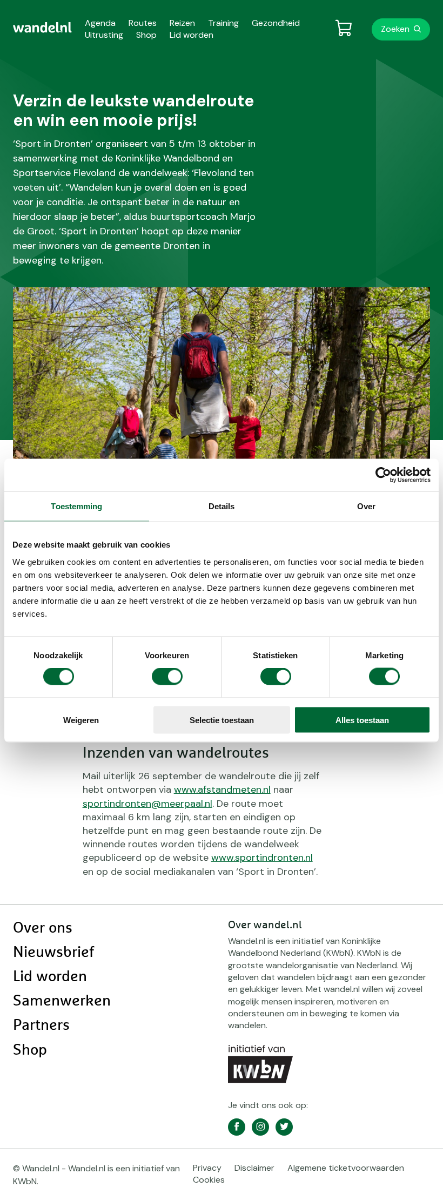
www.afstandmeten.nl (222, 789)
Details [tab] (222, 506)
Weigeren (81, 719)
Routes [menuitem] (143, 23)
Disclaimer (254, 1167)
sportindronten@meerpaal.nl (147, 803)
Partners (41, 1025)
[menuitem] (42, 27)
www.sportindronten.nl (262, 857)
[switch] (167, 676)
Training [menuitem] (223, 23)
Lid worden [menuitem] (191, 35)
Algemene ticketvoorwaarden (345, 1167)
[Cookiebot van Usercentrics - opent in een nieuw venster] (383, 475)
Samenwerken (62, 1001)
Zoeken (395, 29)
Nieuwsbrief (53, 952)
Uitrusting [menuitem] (104, 35)
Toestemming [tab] (76, 506)
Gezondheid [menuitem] (276, 23)
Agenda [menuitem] (100, 23)
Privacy (207, 1167)
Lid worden (50, 976)
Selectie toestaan (222, 719)
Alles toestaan (362, 719)
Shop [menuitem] (146, 35)
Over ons (42, 928)
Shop (30, 1050)
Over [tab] (366, 506)
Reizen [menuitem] (182, 23)
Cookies (209, 1179)
